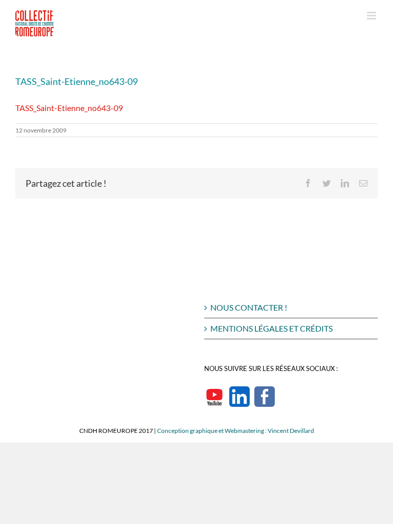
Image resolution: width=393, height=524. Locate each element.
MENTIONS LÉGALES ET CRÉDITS (271, 328)
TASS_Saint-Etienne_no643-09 (69, 108)
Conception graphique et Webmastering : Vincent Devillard (235, 430)
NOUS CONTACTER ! (248, 307)
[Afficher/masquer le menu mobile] (372, 15)
